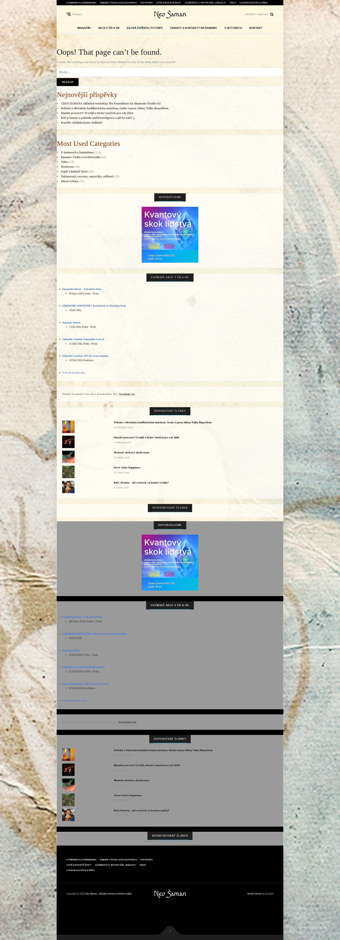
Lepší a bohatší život (168, 2)
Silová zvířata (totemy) (145, 28)
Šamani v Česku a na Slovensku (118, 2)
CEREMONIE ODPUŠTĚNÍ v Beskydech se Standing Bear (94, 305)
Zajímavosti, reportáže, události (205, 2)
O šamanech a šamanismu (81, 2)
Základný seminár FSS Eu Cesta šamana (85, 355)
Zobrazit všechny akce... (74, 372)
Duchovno (146, 2)
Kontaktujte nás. (127, 394)
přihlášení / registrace (256, 14)
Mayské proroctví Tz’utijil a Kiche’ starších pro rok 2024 (97, 113)
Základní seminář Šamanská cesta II (83, 339)
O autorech (233, 28)
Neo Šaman (170, 14)
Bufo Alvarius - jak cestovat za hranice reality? (141, 482)
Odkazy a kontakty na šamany (193, 28)
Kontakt (256, 28)
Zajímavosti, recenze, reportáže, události (87, 176)
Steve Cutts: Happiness (127, 467)
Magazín (83, 28)
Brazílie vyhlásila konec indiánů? (81, 122)
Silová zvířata (69, 181)
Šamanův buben (71, 322)
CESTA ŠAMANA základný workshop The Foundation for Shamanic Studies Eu (111, 103)
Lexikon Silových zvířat (254, 2)
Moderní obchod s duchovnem (131, 452)
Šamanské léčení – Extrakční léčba (81, 289)
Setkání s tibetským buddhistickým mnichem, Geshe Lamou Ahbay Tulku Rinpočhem (114, 108)
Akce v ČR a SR (109, 28)
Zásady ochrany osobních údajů (115, 893)
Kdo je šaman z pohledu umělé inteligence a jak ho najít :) (97, 118)
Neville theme (254, 893)
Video (233, 2)
